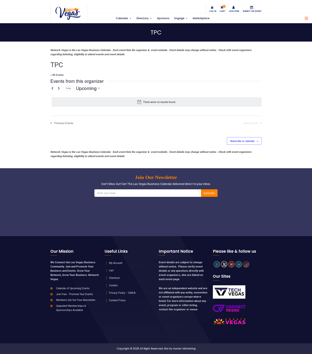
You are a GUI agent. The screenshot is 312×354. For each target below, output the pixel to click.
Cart (222, 9)
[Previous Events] (52, 88)
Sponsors (163, 18)
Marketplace (201, 18)
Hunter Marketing (184, 348)
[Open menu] (305, 17)
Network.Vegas (68, 13)
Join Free (234, 11)
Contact (113, 285)
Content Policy (117, 300)
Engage (179, 18)
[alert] (157, 102)
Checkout (114, 277)
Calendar (122, 18)
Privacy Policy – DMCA (122, 292)
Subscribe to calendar (242, 141)
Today (68, 88)
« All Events (57, 74)
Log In (212, 11)
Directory (142, 18)
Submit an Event (252, 11)
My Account (115, 263)
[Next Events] (59, 88)
